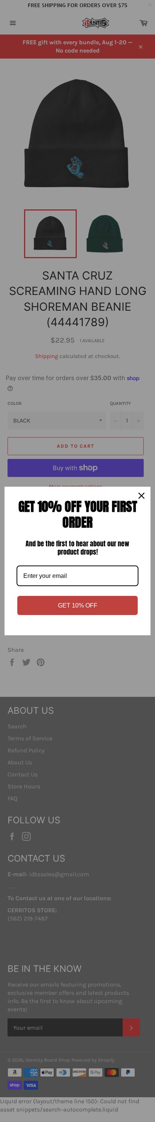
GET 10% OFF (77, 605)
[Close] (141, 496)
